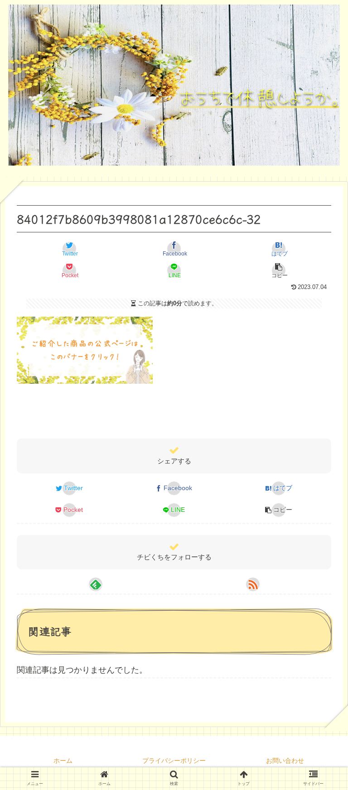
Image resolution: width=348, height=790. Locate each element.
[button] (278, 270)
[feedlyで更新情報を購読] (95, 584)
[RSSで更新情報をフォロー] (253, 584)
